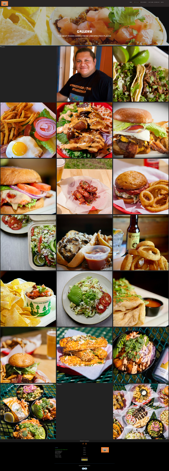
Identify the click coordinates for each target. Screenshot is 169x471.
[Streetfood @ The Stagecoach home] (5, 3)
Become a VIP (156, 2)
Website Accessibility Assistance (84, 465)
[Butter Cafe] (84, 459)
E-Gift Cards (150, 2)
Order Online (136, 2)
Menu (131, 2)
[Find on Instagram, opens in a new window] (86, 444)
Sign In (162, 2)
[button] (144, 2)
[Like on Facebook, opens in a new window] (83, 444)
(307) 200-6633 (57, 453)
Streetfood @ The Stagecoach (105, 449)
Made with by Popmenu (45, 441)
